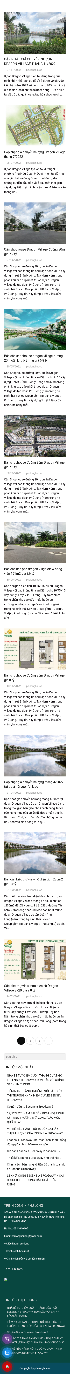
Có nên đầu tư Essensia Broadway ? (30, 1106)
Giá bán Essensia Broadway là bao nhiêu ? (33, 1151)
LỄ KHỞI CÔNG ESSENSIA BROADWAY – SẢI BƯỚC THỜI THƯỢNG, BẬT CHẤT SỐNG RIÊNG (35, 1180)
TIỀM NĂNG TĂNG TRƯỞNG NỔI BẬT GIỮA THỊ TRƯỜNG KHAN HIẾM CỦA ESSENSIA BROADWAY (34, 1095)
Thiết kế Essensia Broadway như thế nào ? (34, 1157)
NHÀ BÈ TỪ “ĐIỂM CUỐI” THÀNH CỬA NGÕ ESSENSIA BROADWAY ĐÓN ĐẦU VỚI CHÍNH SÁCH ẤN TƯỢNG (35, 1080)
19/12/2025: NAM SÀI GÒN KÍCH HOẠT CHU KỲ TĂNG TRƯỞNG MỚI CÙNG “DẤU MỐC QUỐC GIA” (35, 1118)
